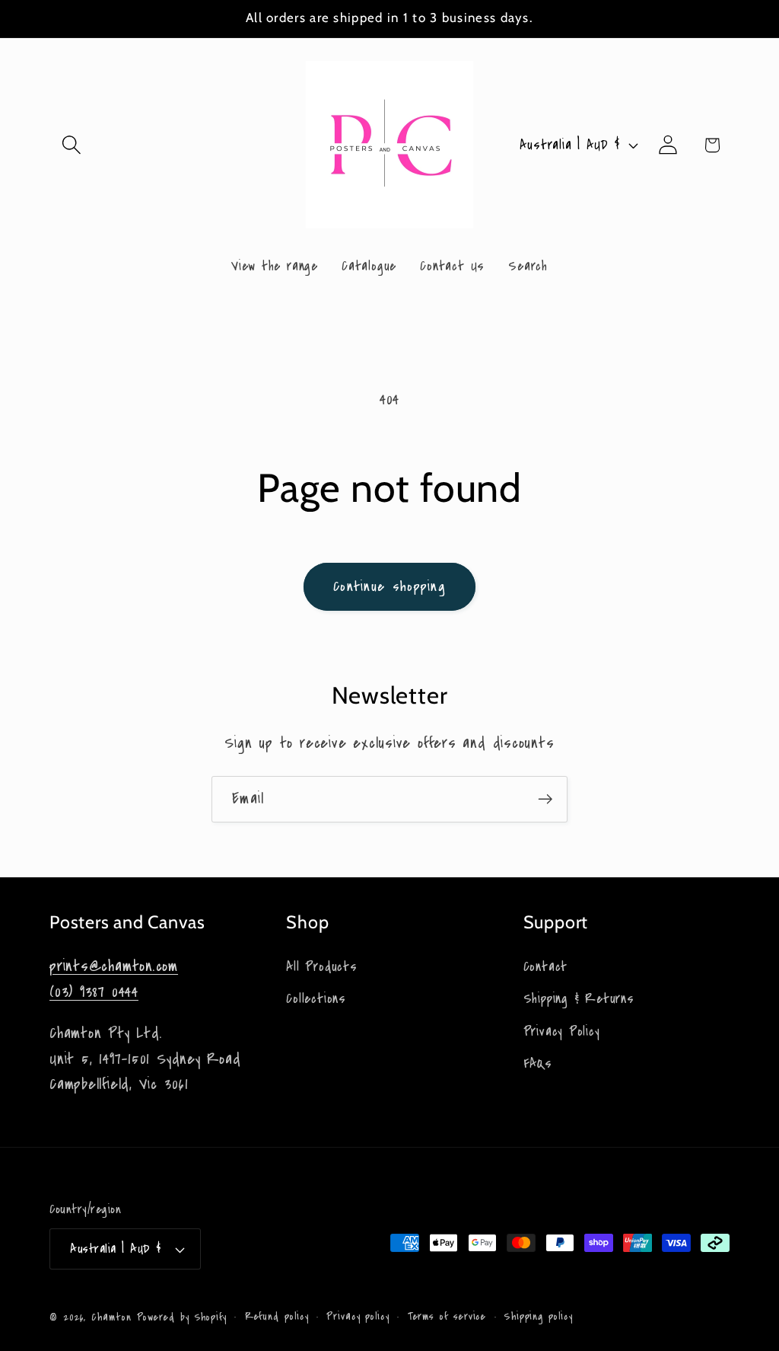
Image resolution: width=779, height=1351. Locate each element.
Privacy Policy (561, 1031)
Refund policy (277, 1316)
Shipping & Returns (578, 998)
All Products (321, 966)
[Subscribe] (545, 799)
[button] (71, 145)
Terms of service (447, 1316)
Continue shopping (389, 586)
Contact (545, 966)
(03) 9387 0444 (93, 992)
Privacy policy (358, 1316)
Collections (316, 998)
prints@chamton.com (113, 966)
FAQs (537, 1063)
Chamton (111, 1317)
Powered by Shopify (182, 1317)
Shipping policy (538, 1316)
